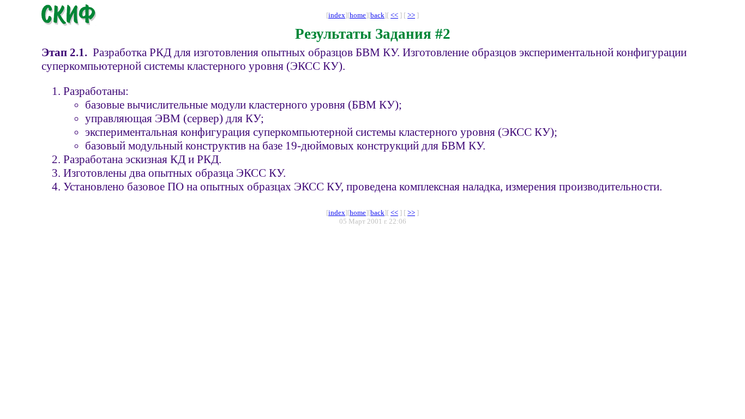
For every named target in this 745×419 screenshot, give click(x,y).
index (336, 15)
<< (394, 15)
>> (411, 15)
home (358, 15)
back (377, 15)
